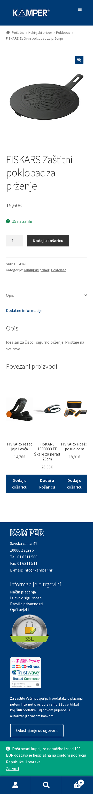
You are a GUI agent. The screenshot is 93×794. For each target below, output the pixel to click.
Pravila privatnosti (26, 603)
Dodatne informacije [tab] (24, 310)
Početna (18, 32)
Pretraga (46, 785)
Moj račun (15, 785)
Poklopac (63, 32)
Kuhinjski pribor (40, 32)
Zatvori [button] (12, 768)
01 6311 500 (27, 556)
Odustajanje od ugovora (37, 730)
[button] (79, 60)
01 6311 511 (27, 563)
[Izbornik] (80, 9)
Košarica (72, 780)
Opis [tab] (10, 295)
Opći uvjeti (19, 609)
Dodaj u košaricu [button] (19, 484)
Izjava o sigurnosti (26, 597)
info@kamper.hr (38, 570)
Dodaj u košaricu (48, 240)
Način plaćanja (23, 591)
